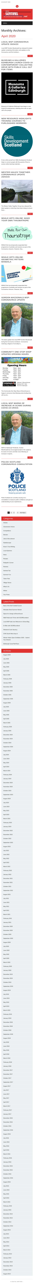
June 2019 (6, 998)
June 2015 (6, 1190)
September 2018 (8, 1034)
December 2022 (8, 830)
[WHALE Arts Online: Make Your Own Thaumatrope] (17, 241)
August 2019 (7, 990)
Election (5, 534)
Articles (5, 522)
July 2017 (6, 1090)
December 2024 (8, 734)
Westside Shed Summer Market (12, 609)
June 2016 (6, 1142)
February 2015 (7, 1206)
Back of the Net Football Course (12, 605)
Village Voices (7, 582)
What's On (6, 586)
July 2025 (6, 706)
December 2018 (8, 1022)
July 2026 (6, 659)
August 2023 (7, 798)
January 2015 (7, 1210)
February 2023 (7, 822)
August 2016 (7, 1134)
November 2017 (8, 1074)
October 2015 (7, 1174)
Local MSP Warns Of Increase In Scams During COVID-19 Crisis (16, 405)
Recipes (5, 558)
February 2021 (7, 918)
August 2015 (7, 1182)
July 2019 (6, 994)
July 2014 (6, 1234)
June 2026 (6, 663)
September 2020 (8, 938)
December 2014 (8, 1214)
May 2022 (6, 858)
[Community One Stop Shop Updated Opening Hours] (17, 387)
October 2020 (7, 934)
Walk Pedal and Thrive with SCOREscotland (15, 617)
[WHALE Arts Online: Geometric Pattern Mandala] (17, 281)
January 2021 (7, 922)
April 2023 (6, 814)
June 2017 (6, 1094)
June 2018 (6, 1046)
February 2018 (7, 1062)
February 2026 (7, 678)
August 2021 (7, 894)
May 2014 (6, 1242)
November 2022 (8, 834)
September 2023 (8, 794)
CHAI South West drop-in (10, 633)
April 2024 (6, 766)
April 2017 (6, 1102)
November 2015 (8, 1170)
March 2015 (6, 1202)
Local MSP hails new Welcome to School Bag (16, 621)
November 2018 (8, 1026)
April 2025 (6, 718)
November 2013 (8, 1266)
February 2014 (7, 1254)
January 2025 (7, 730)
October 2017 (7, 1078)
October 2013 (7, 1270)
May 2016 (6, 1146)
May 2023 (6, 810)
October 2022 (7, 838)
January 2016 (7, 1162)
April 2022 (6, 862)
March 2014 (6, 1250)
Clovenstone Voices (9, 526)
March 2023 (6, 818)
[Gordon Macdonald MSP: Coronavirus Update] (17, 336)
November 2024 (8, 738)
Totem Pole (6, 578)
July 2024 (6, 754)
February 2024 (7, 774)
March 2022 (6, 866)
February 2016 (7, 1158)
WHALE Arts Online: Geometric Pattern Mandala (12, 259)
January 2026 (7, 682)
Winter (5, 590)
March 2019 (6, 1010)
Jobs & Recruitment (9, 538)
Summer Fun (7, 574)
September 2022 (8, 842)
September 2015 (8, 1178)
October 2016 (7, 1126)
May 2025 (6, 714)
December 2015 (8, 1166)
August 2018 (7, 1038)
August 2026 (7, 655)
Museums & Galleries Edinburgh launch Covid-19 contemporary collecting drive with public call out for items (17, 64)
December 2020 (8, 926)
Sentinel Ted (6, 570)
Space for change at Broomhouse (13, 613)
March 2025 (6, 722)
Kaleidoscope (7, 542)
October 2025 (7, 694)
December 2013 (8, 1262)
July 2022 (6, 850)
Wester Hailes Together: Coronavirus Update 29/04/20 (16, 174)
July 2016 (6, 1138)
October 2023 (7, 790)
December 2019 (8, 974)
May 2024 (6, 762)
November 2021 (8, 882)
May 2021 (6, 906)
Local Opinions (7, 550)
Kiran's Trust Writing (9, 546)
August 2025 (7, 702)
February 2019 (7, 1014)
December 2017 (8, 1070)
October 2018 (7, 1030)
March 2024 (6, 770)
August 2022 (7, 846)
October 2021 (7, 886)
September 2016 (8, 1130)
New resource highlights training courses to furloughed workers (16, 120)
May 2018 (6, 1050)
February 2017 (7, 1110)
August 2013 (7, 1274)
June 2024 (6, 758)
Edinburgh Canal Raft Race (11, 643)
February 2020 (7, 966)
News (30, 56)
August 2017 (7, 1086)
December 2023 (8, 782)
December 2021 (8, 878)
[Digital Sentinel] (17, 17)
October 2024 (7, 742)
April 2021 (6, 910)
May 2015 (6, 1194)
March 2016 (6, 1154)
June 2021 (6, 902)
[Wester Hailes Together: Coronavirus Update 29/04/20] (17, 202)
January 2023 (7, 826)
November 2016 (8, 1122)
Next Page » (23, 512)
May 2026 (6, 667)
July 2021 (6, 898)
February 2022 (7, 870)
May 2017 (6, 1098)
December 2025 (8, 686)
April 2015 (6, 1198)
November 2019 (8, 978)
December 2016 (8, 1118)
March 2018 (6, 1058)
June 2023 (6, 806)
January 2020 (7, 970)
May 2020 (6, 954)
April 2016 (6, 1150)
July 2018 (6, 1042)
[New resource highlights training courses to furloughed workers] (17, 156)
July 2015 (6, 1186)
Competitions (7, 530)
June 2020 (6, 950)
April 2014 (6, 1246)
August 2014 (7, 1230)
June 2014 (6, 1238)
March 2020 (6, 962)
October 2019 (7, 982)
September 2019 (8, 986)
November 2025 (8, 690)
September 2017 (8, 1082)
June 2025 (6, 710)
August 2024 (7, 750)
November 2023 (8, 786)
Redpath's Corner (8, 562)
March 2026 (6, 674)
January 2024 (7, 778)
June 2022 (6, 854)
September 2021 (8, 890)
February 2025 (7, 726)
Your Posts (6, 594)
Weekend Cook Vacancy (10, 629)
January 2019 (7, 1018)
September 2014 (8, 1226)
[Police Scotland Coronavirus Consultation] (17, 494)
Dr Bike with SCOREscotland (11, 625)
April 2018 (6, 1054)
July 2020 (6, 946)
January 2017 (7, 1114)
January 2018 (7, 1066)
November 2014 (8, 1218)
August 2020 (7, 942)
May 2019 (6, 1002)
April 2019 (6, 1006)
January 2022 (7, 874)
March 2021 (6, 914)
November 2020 (8, 930)
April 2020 (6, 958)
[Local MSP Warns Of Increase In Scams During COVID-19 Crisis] (17, 444)
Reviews (5, 566)
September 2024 (8, 746)
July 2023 (6, 802)
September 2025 (8, 698)
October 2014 (7, 1222)
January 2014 (7, 1258)
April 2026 (6, 671)
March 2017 (6, 1106)
